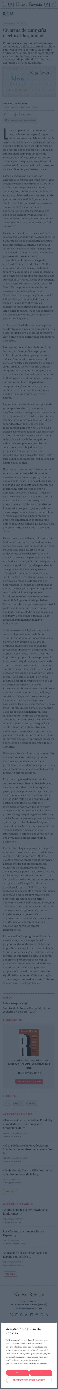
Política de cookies (38, 1363)
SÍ (41, 1373)
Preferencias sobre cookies (29, 1380)
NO (17, 1373)
